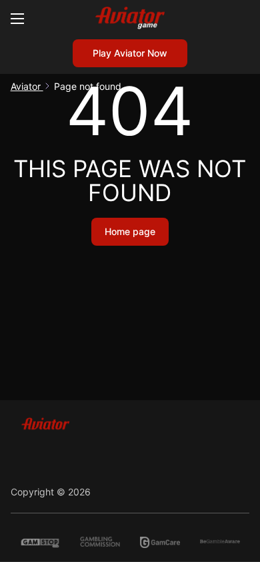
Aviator (27, 86)
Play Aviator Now (130, 53)
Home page (130, 231)
